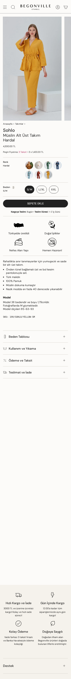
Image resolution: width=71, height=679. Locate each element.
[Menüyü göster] (5, 7)
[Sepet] (66, 7)
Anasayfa (7, 124)
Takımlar (19, 124)
